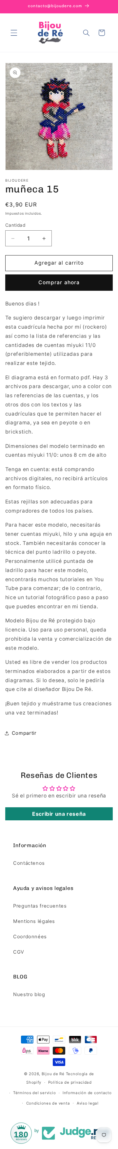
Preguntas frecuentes (40, 906)
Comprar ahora (59, 282)
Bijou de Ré (53, 1074)
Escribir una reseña (59, 814)
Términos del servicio (34, 1093)
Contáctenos (29, 863)
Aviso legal (88, 1103)
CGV (18, 952)
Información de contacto (87, 1093)
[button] (13, 32)
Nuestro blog (29, 994)
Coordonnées (30, 937)
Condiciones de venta (48, 1103)
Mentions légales (34, 921)
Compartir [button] (24, 733)
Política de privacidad (70, 1082)
